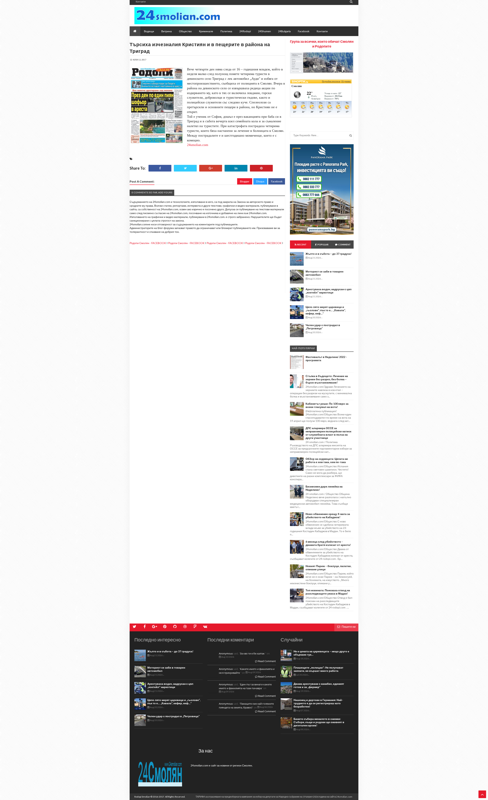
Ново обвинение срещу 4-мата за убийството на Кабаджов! (328, 515)
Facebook (277, 181)
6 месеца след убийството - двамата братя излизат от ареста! (328, 543)
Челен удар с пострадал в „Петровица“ (173, 716)
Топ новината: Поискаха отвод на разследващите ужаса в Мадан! (328, 592)
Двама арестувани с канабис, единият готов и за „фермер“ (319, 685)
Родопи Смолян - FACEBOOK (148, 243)
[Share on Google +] (210, 168)
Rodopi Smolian (142, 796)
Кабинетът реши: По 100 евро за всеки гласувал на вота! (327, 405)
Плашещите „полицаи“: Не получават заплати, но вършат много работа (318, 669)
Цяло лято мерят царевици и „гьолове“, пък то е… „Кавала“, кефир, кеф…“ (326, 310)
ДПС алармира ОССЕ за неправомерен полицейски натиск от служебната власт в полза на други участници (328, 432)
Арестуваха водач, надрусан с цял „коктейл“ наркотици (329, 291)
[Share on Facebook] (159, 168)
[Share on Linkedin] (236, 168)
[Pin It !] (261, 168)
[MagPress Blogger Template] (177, 15)
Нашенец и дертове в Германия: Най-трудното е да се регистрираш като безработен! (318, 703)
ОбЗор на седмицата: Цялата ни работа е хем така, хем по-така (327, 460)
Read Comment (267, 661)
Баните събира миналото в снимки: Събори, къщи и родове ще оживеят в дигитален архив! (319, 722)
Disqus (260, 181)
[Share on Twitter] (185, 168)
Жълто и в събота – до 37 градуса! (329, 253)
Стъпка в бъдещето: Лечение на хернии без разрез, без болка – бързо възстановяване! (327, 379)
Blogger (244, 181)
